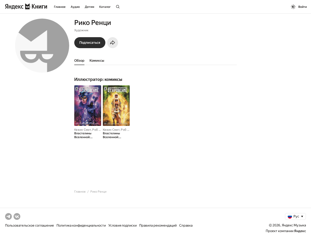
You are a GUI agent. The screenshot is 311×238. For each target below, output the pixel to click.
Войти (302, 6)
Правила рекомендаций (158, 225)
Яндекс (300, 231)
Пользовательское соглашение (29, 225)
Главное (60, 6)
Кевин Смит (82, 129)
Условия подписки (122, 225)
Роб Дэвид (100, 129)
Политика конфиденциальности (81, 225)
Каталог (105, 6)
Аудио (75, 6)
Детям (89, 6)
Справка (186, 225)
